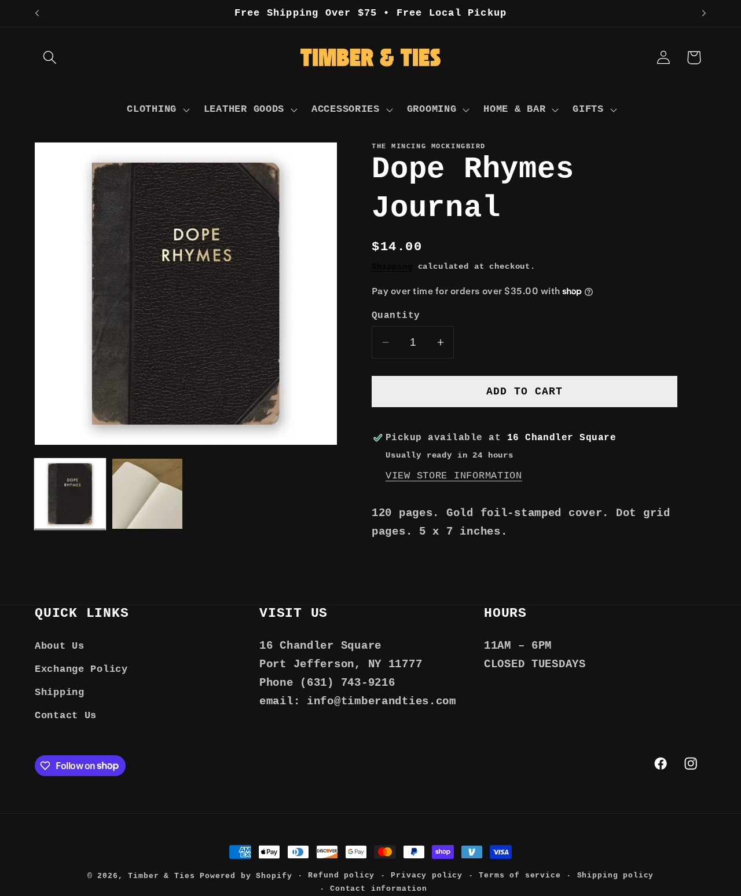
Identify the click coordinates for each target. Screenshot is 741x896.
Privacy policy (427, 875)
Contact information (378, 888)
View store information (454, 475)
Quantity (396, 315)
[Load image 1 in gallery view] (70, 494)
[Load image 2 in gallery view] (147, 494)
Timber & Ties (161, 876)
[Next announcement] (704, 13)
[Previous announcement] (37, 13)
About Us (60, 646)
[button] (50, 57)
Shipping (392, 266)
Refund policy (341, 875)
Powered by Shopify (246, 876)
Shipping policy (615, 875)
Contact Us (66, 715)
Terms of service (519, 875)
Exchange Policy (81, 669)
